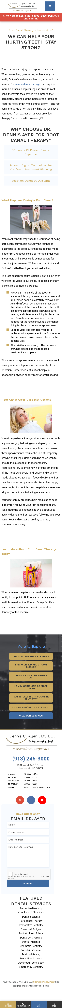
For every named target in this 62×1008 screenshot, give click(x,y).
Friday (11, 787)
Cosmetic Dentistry (31, 945)
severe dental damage (27, 84)
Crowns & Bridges (31, 929)
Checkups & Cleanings (31, 912)
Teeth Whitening (31, 954)
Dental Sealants (31, 916)
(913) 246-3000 (31, 758)
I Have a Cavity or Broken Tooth (31, 676)
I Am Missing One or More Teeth (31, 687)
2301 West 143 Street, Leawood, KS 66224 (31, 766)
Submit (27, 883)
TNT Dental (44, 986)
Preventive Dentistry (31, 908)
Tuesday (12, 777)
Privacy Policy (48, 982)
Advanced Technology (31, 962)
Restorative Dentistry (31, 925)
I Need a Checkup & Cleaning (31, 656)
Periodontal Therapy (31, 920)
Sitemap (37, 982)
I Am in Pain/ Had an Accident (31, 707)
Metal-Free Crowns (31, 958)
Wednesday (13, 781)
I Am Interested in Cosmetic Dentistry (31, 697)
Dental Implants (31, 941)
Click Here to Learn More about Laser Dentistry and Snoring (31, 17)
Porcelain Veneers (31, 950)
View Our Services (31, 715)
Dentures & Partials (31, 937)
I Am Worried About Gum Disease (31, 665)
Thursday (13, 784)
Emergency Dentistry (31, 966)
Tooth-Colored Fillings (31, 933)
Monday (12, 774)
